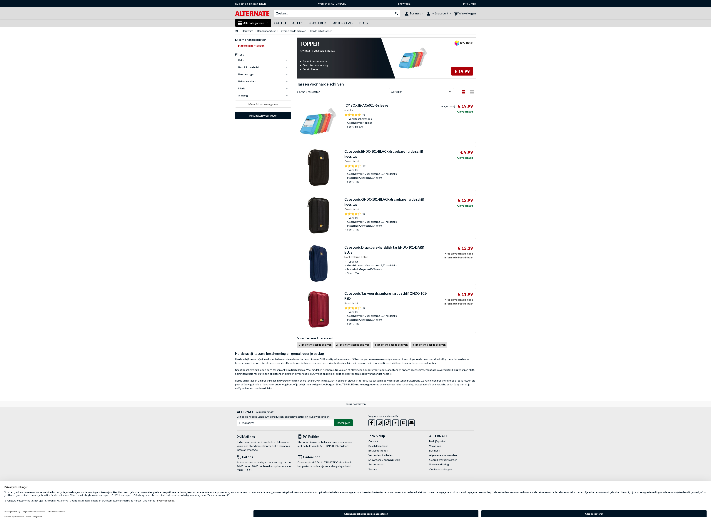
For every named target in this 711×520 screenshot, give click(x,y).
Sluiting (243, 95)
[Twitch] (403, 422)
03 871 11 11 (244, 470)
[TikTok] (387, 422)
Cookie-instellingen (440, 469)
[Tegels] (472, 92)
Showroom (404, 3)
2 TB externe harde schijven (353, 344)
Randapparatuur (266, 30)
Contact (373, 441)
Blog (363, 23)
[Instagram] (379, 422)
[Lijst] (463, 92)
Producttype (246, 74)
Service (372, 469)
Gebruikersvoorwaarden (443, 459)
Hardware (247, 30)
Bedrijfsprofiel (437, 441)
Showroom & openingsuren (384, 459)
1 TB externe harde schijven (315, 344)
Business (434, 450)
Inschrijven (343, 422)
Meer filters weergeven (263, 104)
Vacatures (435, 445)
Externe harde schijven (293, 30)
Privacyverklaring (439, 464)
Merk (241, 88)
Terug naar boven (355, 403)
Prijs (241, 60)
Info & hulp (469, 3)
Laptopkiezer (342, 23)
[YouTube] (395, 422)
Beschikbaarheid (248, 67)
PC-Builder (317, 23)
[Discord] (411, 422)
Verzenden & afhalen (380, 455)
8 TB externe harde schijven (429, 344)
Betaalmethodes (378, 450)
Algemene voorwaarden (443, 455)
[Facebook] (371, 422)
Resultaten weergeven (263, 115)
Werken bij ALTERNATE (332, 3)
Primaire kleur (247, 81)
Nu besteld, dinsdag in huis (250, 3)
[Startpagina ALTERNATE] (252, 13)
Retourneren (375, 464)
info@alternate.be (247, 449)
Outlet (280, 23)
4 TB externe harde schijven (391, 344)
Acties (297, 23)
